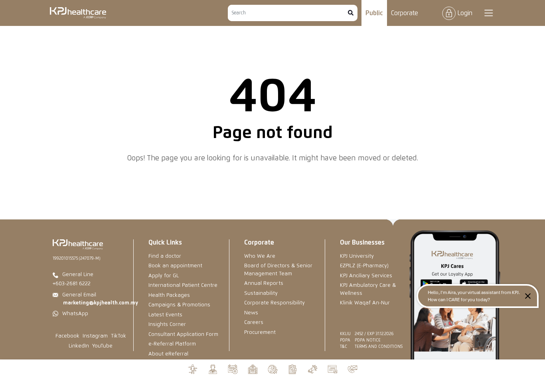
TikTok (118, 336)
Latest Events (165, 315)
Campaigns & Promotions (179, 305)
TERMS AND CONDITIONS (379, 347)
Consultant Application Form (183, 334)
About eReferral (168, 354)
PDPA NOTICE (368, 340)
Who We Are (259, 256)
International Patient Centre (182, 285)
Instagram (95, 336)
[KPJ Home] (78, 244)
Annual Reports (263, 283)
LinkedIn (79, 346)
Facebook (67, 336)
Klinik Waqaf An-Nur (365, 303)
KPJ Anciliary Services (366, 275)
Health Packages (169, 295)
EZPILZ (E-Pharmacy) (364, 265)
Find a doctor (164, 256)
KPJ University (357, 256)
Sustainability (261, 293)
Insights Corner (167, 324)
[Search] (350, 13)
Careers (253, 322)
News (251, 313)
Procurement (260, 332)
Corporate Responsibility (274, 303)
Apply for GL (163, 275)
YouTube (102, 346)
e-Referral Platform (172, 344)
